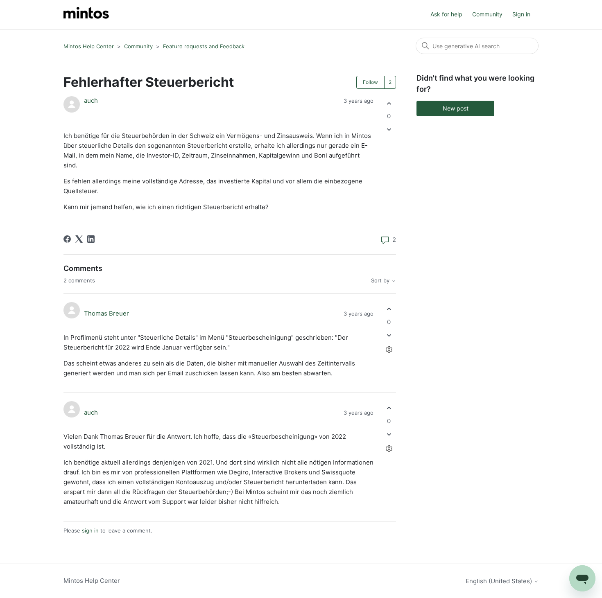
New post (455, 108)
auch (91, 100)
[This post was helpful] (389, 103)
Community (487, 14)
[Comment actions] (389, 349)
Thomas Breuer (106, 313)
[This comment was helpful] (389, 309)
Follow (370, 82)
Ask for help (446, 14)
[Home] (86, 14)
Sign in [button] (521, 14)
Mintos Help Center (88, 46)
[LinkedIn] (91, 239)
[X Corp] (79, 239)
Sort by (381, 281)
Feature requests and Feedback (203, 46)
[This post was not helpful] (389, 129)
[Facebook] (67, 239)
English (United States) (500, 581)
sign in (90, 530)
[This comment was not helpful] (389, 335)
